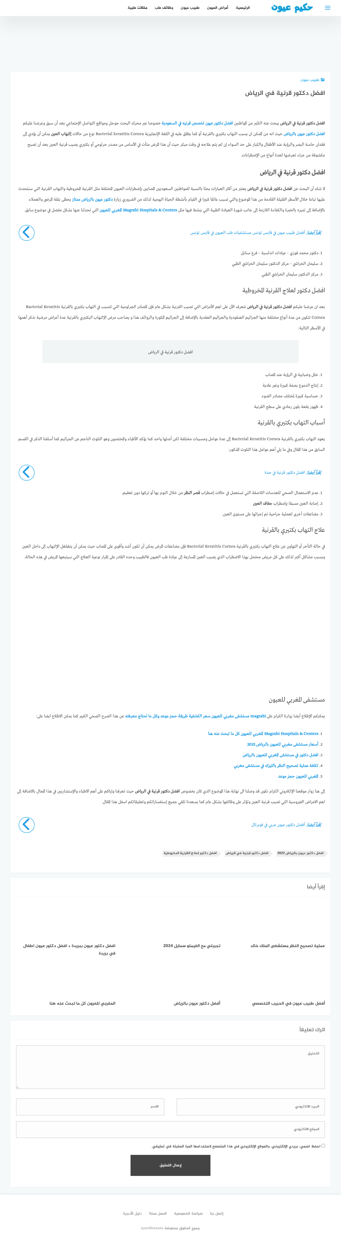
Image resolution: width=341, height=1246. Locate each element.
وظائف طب (164, 8)
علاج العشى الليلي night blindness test (257, 49)
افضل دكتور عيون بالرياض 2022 (300, 853)
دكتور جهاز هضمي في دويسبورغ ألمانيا (197, 49)
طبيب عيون (190, 8)
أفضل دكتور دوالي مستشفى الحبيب (317, 49)
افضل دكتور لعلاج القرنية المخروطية (190, 853)
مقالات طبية (137, 8)
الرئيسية (243, 8)
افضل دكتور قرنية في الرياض (247, 853)
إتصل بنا (217, 1214)
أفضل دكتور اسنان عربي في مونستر (227, 52)
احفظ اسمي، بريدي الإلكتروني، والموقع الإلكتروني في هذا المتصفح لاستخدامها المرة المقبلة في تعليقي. (235, 1146)
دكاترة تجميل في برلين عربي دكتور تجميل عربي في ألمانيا (287, 46)
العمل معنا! (158, 1214)
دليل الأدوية (132, 1214)
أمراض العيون (217, 8)
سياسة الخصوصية (188, 1214)
